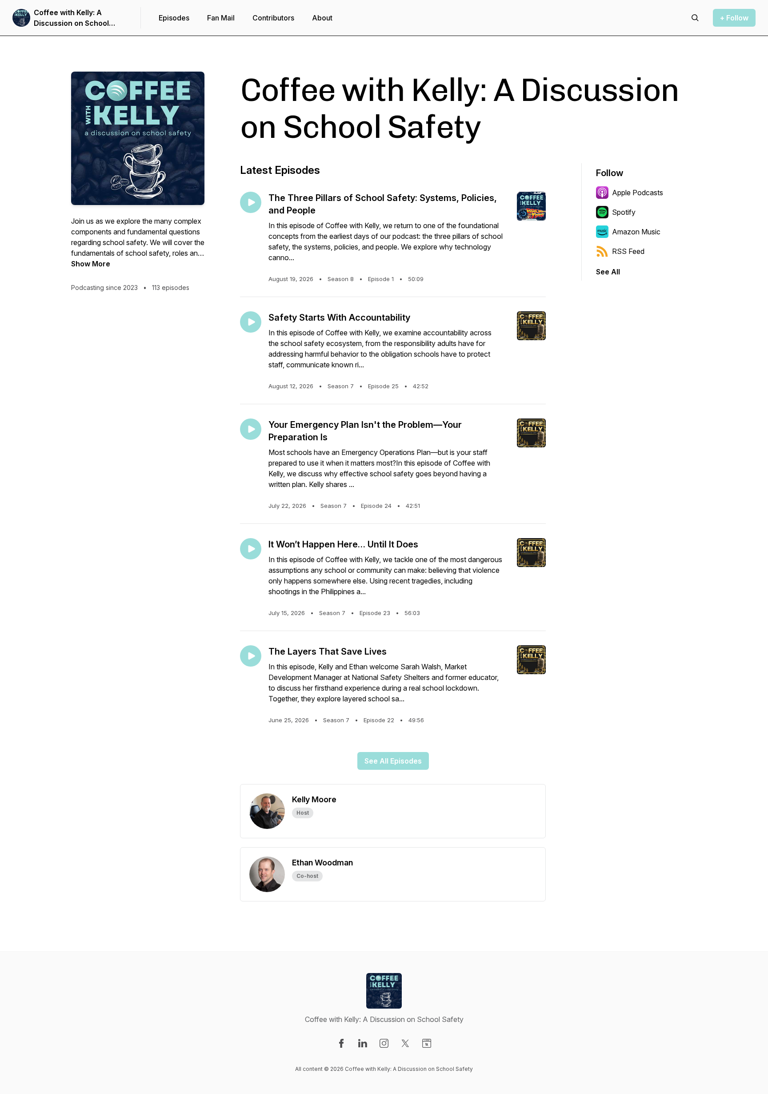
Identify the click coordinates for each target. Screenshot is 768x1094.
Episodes (174, 17)
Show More (90, 263)
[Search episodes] (695, 17)
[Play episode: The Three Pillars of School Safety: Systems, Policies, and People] (250, 202)
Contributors (273, 17)
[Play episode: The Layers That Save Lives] (250, 656)
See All (608, 271)
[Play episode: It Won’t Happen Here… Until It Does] (250, 548)
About (322, 17)
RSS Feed (628, 251)
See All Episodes (393, 760)
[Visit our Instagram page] (384, 1043)
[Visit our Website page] (426, 1043)
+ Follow (734, 17)
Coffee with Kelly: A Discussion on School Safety (71, 18)
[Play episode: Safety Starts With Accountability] (250, 322)
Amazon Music (636, 231)
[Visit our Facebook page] (341, 1043)
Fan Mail (221, 17)
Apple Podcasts (637, 192)
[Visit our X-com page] (405, 1043)
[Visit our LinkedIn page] (362, 1043)
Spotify (624, 212)
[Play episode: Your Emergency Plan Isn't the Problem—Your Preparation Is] (250, 429)
